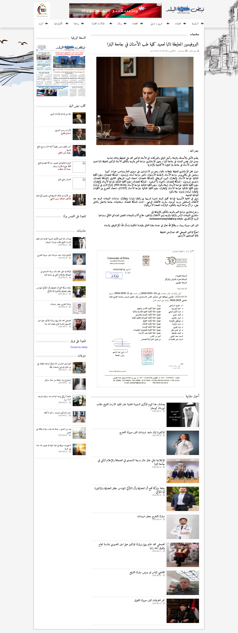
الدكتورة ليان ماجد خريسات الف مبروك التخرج (142, 432)
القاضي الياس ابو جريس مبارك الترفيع (147, 572)
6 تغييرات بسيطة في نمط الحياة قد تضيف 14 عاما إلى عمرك (53, 447)
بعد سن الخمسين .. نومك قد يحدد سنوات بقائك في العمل (53, 430)
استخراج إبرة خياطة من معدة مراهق (58, 380)
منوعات (82, 356)
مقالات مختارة (98, 23)
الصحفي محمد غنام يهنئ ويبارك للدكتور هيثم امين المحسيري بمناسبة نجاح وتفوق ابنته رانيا (132, 546)
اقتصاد (135, 23)
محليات (178, 23)
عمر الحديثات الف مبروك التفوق (149, 600)
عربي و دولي (156, 23)
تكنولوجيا (58, 23)
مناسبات (180, 51)
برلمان (119, 23)
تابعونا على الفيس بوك (74, 216)
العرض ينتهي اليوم (64, 179)
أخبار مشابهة (192, 396)
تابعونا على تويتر (78, 341)
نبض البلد (193, 51)
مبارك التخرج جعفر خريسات (151, 516)
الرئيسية (195, 23)
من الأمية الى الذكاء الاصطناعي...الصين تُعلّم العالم (53, 196)
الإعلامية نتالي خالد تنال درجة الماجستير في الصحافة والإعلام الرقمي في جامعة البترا (131, 462)
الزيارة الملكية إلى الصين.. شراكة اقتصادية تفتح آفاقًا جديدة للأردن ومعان (54, 164)
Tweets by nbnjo (78, 347)
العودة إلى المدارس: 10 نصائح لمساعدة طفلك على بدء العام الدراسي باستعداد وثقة (54, 365)
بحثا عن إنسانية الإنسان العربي (60, 114)
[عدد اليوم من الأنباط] (60, 97)
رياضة (76, 23)
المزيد (41, 23)
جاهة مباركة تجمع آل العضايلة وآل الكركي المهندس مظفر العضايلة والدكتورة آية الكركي (130, 490)
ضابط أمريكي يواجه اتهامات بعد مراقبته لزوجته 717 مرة (54, 398)
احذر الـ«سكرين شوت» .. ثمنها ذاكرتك (57, 413)
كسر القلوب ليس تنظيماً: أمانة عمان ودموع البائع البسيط (54, 148)
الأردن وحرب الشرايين (63, 130)
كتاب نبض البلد (77, 106)
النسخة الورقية (78, 38)
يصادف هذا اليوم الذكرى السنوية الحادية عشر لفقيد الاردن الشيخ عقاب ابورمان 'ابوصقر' (130, 406)
